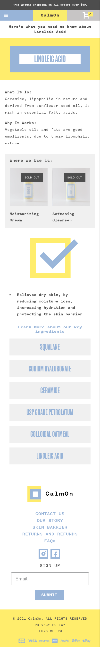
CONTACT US (50, 513)
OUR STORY (50, 520)
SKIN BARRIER (50, 527)
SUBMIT (49, 594)
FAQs (50, 540)
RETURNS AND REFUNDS (50, 533)
